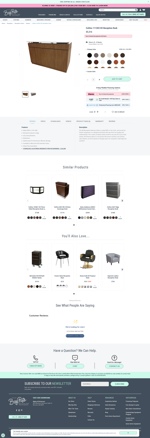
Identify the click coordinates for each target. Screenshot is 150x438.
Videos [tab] (68, 121)
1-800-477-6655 (36, 366)
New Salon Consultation (133, 409)
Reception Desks (19, 23)
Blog (106, 412)
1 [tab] (74, 225)
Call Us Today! (133, 14)
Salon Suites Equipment (133, 424)
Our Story (71, 401)
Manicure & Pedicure (43, 20)
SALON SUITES (100, 15)
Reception (106, 20)
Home (3, 23)
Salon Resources (110, 405)
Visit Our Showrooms (41, 398)
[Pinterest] (21, 410)
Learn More (125, 94)
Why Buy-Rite (72, 405)
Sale (145, 20)
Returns (90, 409)
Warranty (90, 412)
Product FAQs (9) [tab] (83, 121)
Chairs (5, 20)
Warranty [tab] (99, 121)
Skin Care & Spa (92, 20)
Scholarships (72, 416)
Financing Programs (132, 401)
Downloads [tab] (56, 121)
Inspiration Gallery (111, 401)
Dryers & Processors (74, 20)
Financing (52, 15)
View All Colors (125, 49)
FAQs (89, 416)
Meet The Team (73, 409)
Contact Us (114, 366)
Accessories (119, 20)
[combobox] (118, 10)
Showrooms (71, 412)
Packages (41, 15)
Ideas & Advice (64, 15)
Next (79, 54)
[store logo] (12, 12)
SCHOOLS (89, 15)
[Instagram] (19, 410)
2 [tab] (76, 225)
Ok (128, 433)
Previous (19, 54)
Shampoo (28, 20)
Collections (78, 15)
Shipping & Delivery (94, 405)
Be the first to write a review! (75, 336)
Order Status (92, 401)
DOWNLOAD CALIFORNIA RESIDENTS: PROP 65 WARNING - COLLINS (44, 149)
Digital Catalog (110, 409)
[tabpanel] (75, 139)
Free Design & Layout (132, 405)
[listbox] (108, 59)
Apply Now (125, 99)
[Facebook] (16, 410)
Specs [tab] (43, 121)
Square (28, 23)
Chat (75, 366)
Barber (58, 20)
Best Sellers (134, 20)
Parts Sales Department (112, 416)
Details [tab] (33, 121)
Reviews (112, 121)
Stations (16, 20)
